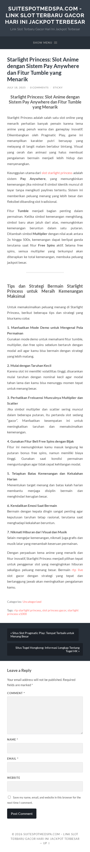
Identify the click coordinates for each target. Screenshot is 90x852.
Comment (16, 693)
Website (13, 777)
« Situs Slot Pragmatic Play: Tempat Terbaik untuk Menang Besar (42, 634)
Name (12, 739)
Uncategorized (32, 601)
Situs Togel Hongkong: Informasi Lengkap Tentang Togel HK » (47, 649)
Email (12, 758)
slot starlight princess (57, 173)
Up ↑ (46, 843)
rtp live (77, 570)
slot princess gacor (54, 610)
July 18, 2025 (16, 87)
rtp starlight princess (27, 610)
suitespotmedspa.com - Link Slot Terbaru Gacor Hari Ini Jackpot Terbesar (45, 15)
